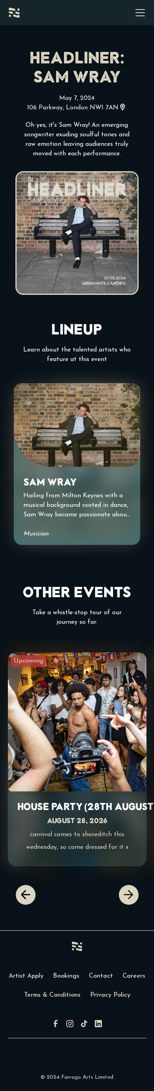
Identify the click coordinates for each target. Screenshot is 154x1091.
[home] (14, 12)
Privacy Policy (110, 995)
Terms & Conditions (52, 995)
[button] (138, 12)
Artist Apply (26, 976)
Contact (101, 976)
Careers (133, 976)
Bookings (66, 976)
